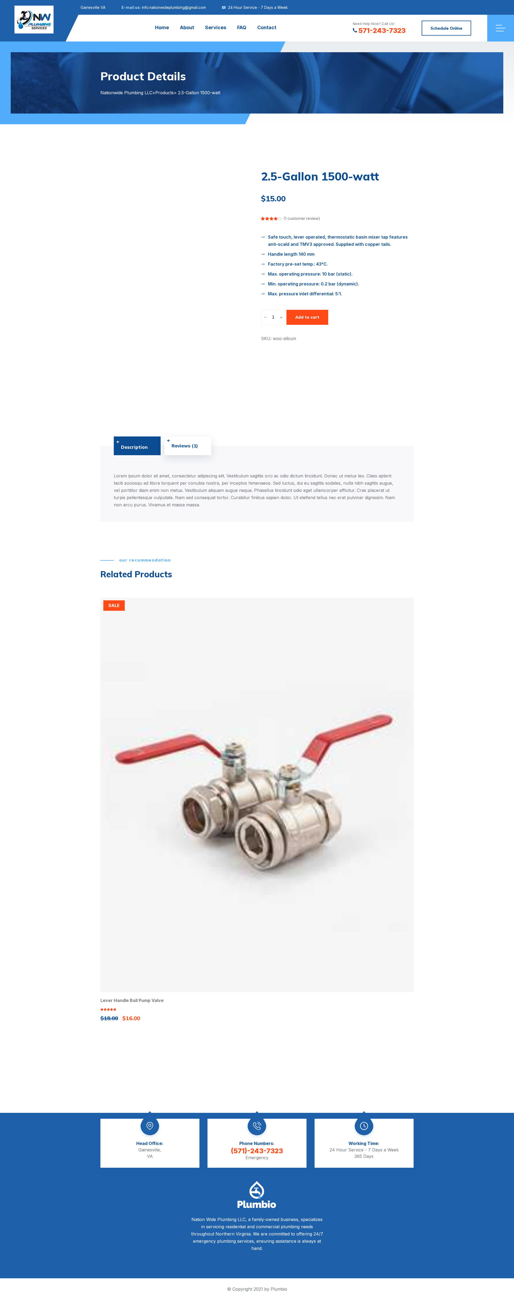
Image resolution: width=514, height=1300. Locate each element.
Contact (266, 27)
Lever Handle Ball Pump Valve (132, 1000)
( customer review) (302, 218)
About (187, 27)
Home (162, 27)
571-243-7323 (382, 31)
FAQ (241, 27)
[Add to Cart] (257, 794)
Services (215, 27)
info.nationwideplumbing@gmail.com (174, 7)
